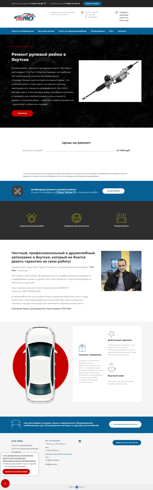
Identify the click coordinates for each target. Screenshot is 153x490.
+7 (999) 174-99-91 (72, 4)
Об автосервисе (98, 31)
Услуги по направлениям (23, 31)
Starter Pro (124, 18)
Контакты (122, 31)
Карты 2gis (124, 20)
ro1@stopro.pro (51, 464)
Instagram (124, 12)
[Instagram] (80, 441)
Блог (111, 31)
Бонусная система (46, 31)
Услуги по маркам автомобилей (72, 31)
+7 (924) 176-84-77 (37, 4)
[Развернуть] (5, 483)
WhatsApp (124, 15)
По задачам (16, 452)
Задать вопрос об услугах (127, 443)
